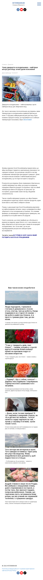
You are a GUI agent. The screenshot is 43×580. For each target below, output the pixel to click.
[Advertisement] (21, 36)
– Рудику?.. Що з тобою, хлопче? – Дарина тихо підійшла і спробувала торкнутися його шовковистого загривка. (21, 382)
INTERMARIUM (18, 3)
